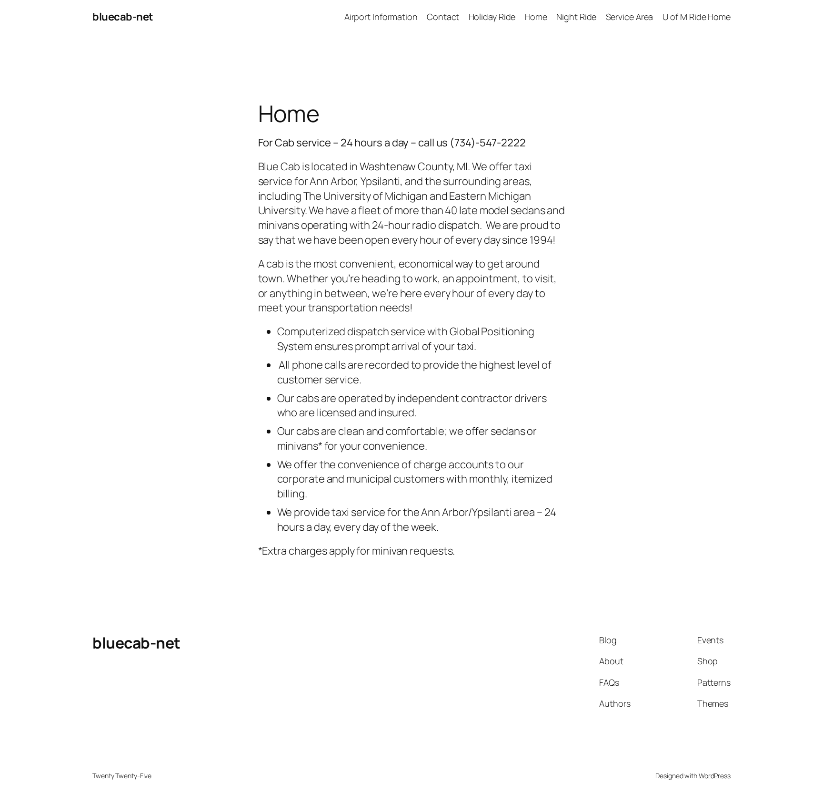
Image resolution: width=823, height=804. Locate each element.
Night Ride (576, 16)
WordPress (715, 775)
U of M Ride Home (696, 16)
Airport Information (381, 16)
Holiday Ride (492, 16)
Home (536, 16)
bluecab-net (122, 17)
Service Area (629, 16)
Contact (443, 16)
